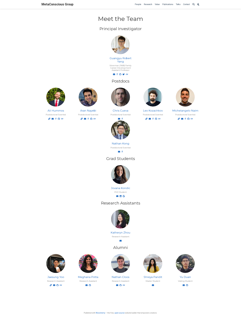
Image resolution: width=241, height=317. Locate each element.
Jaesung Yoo (55, 277)
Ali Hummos (56, 110)
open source (119, 313)
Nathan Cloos (120, 277)
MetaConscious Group (57, 4)
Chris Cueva (120, 110)
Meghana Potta (88, 277)
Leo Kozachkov (153, 110)
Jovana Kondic (120, 188)
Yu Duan (185, 277)
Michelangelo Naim (185, 110)
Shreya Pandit (153, 277)
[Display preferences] (198, 4)
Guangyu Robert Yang (120, 60)
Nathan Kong (120, 143)
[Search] (193, 4)
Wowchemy (100, 313)
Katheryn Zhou (120, 232)
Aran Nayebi (88, 110)
